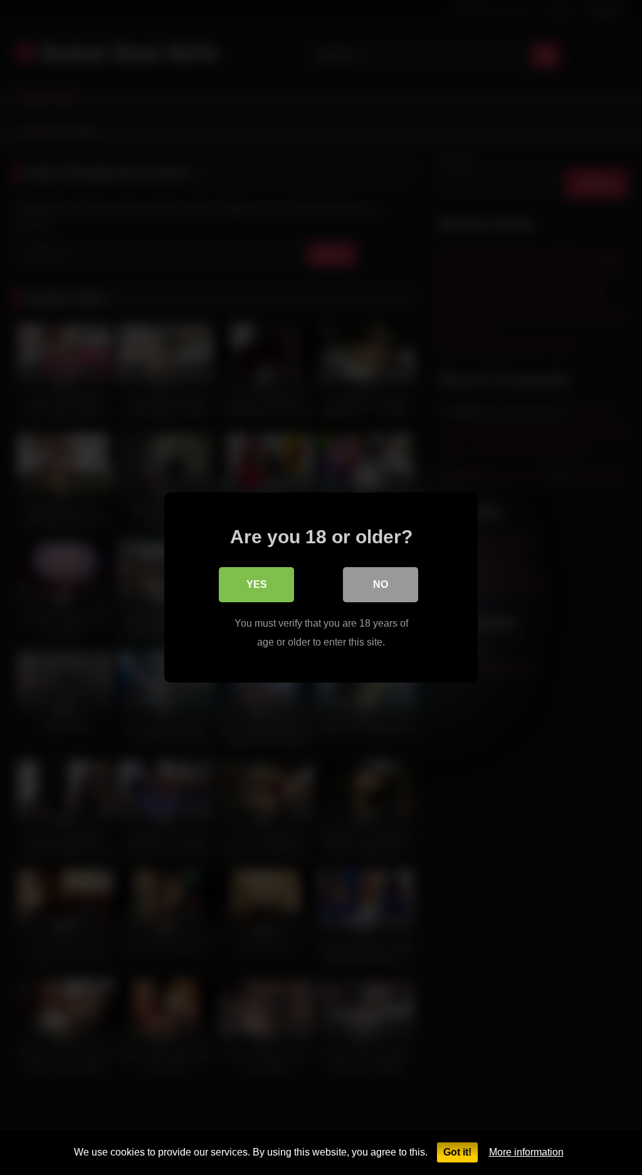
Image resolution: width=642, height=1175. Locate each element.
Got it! (457, 1152)
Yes (256, 584)
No (380, 584)
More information (526, 1152)
